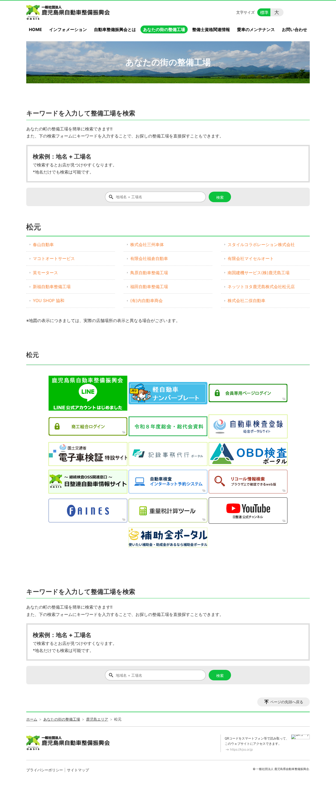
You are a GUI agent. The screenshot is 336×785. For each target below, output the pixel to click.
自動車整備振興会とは (115, 29)
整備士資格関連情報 (211, 29)
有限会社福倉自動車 (149, 258)
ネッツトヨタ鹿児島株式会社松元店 (261, 286)
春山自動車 (43, 244)
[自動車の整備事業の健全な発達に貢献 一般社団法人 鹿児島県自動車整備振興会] (69, 12)
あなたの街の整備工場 (164, 29)
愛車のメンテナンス (256, 29)
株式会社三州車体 (147, 244)
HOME (35, 29)
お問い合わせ (294, 29)
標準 (264, 12)
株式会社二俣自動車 (246, 300)
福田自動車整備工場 (149, 286)
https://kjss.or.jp (241, 749)
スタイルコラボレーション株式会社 (261, 244)
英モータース (45, 272)
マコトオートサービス (54, 258)
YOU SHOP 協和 (48, 300)
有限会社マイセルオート (251, 258)
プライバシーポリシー (44, 770)
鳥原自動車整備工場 (149, 272)
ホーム (31, 719)
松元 (32, 355)
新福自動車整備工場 (52, 286)
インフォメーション (68, 29)
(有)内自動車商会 (146, 300)
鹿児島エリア (97, 719)
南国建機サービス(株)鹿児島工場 (259, 272)
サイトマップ (78, 770)
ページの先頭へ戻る (286, 702)
